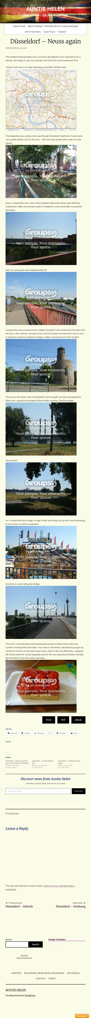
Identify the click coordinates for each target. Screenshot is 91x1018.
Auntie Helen (45, 9)
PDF (63, 719)
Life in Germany (33, 31)
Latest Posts (19, 26)
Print (48, 719)
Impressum (24, 955)
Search (9, 939)
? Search (61, 31)
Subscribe (78, 791)
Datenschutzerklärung (24, 958)
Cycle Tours (49, 31)
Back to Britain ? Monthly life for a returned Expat (53, 26)
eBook (78, 719)
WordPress (30, 995)
